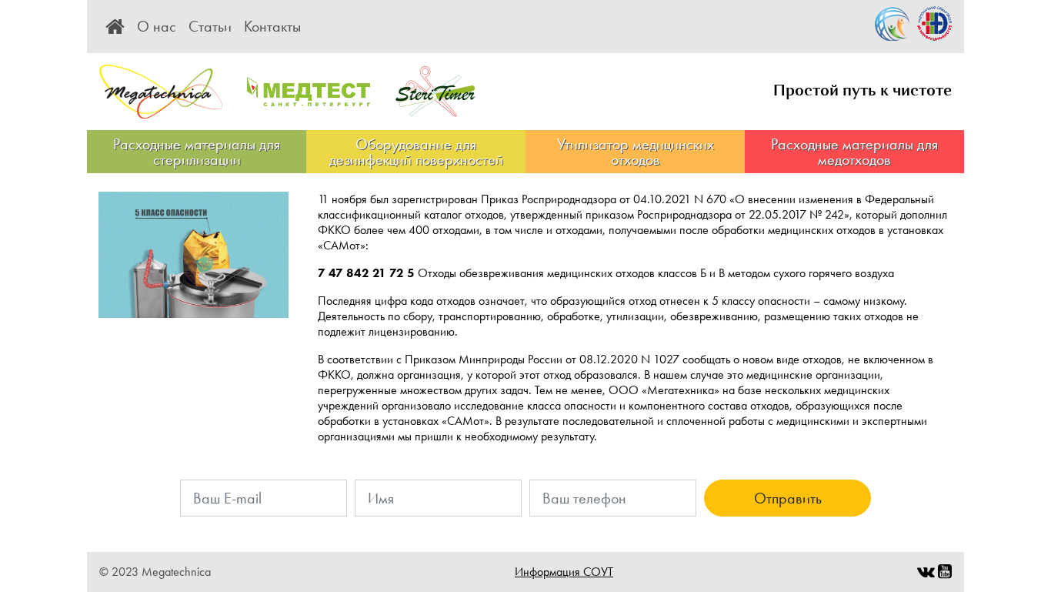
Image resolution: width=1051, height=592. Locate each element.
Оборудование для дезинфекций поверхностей (416, 151)
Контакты (272, 26)
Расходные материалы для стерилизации (196, 151)
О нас (156, 26)
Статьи (210, 26)
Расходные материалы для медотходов (854, 151)
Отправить (788, 498)
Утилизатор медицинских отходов (635, 151)
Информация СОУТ (564, 572)
